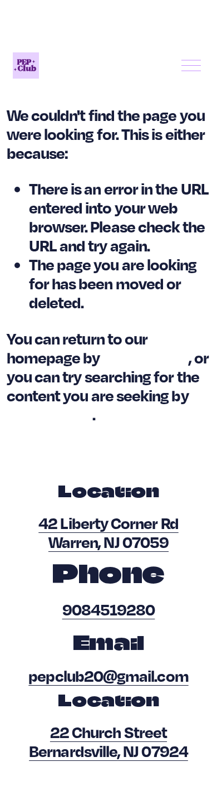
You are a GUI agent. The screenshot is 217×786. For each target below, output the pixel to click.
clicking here (146, 357)
